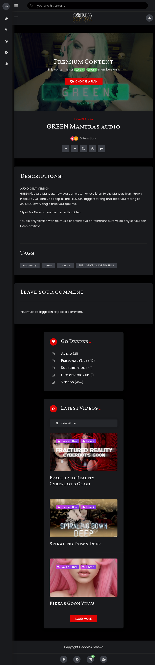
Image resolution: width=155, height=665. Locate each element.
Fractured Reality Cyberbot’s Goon (72, 481)
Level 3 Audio (83, 119)
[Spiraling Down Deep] (83, 518)
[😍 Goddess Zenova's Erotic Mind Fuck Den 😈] (82, 18)
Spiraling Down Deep (75, 544)
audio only (30, 265)
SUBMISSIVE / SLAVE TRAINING (96, 265)
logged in (46, 312)
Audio (66, 353)
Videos (67, 382)
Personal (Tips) (75, 360)
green (48, 265)
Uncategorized (75, 375)
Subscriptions (74, 367)
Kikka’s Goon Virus (72, 604)
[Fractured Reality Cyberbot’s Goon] (83, 452)
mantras (65, 265)
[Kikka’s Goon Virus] (83, 578)
